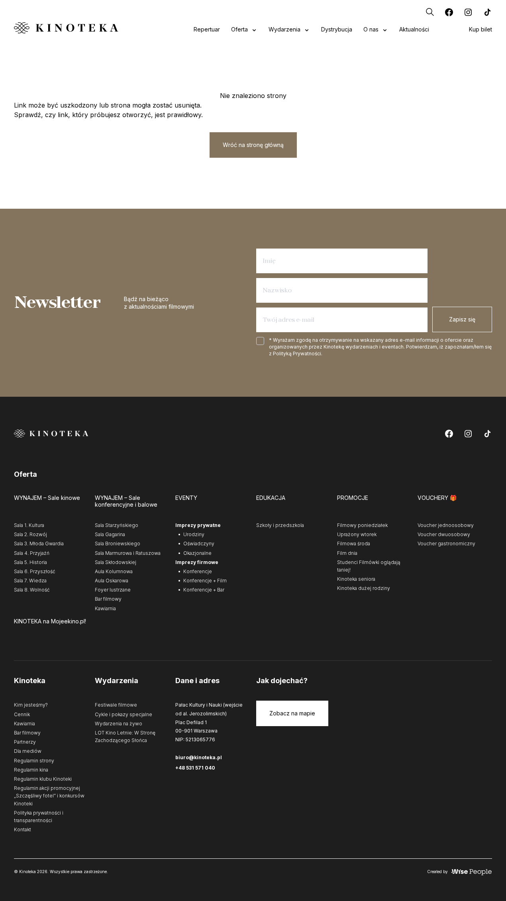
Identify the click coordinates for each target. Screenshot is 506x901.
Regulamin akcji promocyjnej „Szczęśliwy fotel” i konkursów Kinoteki (49, 795)
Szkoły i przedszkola (280, 525)
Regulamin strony (34, 761)
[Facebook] (449, 12)
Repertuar (207, 29)
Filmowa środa (353, 543)
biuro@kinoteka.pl (198, 757)
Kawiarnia (105, 608)
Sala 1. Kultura (29, 525)
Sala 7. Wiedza (30, 581)
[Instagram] (468, 12)
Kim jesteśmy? (31, 705)
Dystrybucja (336, 29)
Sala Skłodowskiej (115, 562)
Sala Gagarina (110, 534)
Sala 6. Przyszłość (34, 571)
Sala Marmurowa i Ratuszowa (128, 553)
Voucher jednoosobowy (446, 525)
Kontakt (22, 829)
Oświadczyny (198, 543)
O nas (371, 29)
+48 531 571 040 (195, 768)
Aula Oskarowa (111, 581)
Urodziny (193, 534)
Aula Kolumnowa (114, 571)
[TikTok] (487, 12)
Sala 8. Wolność (32, 590)
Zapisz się (462, 319)
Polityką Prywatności (297, 353)
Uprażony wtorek (357, 534)
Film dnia (347, 553)
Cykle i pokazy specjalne (123, 714)
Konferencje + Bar (203, 590)
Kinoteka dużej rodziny (363, 588)
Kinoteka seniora (356, 579)
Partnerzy (25, 742)
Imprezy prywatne (198, 525)
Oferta (239, 29)
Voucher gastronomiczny (446, 543)
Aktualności (414, 29)
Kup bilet (480, 29)
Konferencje (197, 571)
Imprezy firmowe (196, 562)
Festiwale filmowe (116, 705)
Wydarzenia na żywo (118, 724)
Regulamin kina (31, 770)
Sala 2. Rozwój (30, 534)
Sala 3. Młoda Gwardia (39, 543)
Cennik (22, 714)
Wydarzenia (284, 29)
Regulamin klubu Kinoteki (43, 779)
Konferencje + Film (205, 581)
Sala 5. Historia (30, 562)
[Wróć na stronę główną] (66, 27)
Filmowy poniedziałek (362, 525)
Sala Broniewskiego (117, 543)
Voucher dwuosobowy (444, 534)
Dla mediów (27, 751)
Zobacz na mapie (292, 713)
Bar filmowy (108, 599)
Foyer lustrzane (113, 590)
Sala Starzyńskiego (116, 525)
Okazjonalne (197, 553)
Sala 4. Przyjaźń (31, 553)
